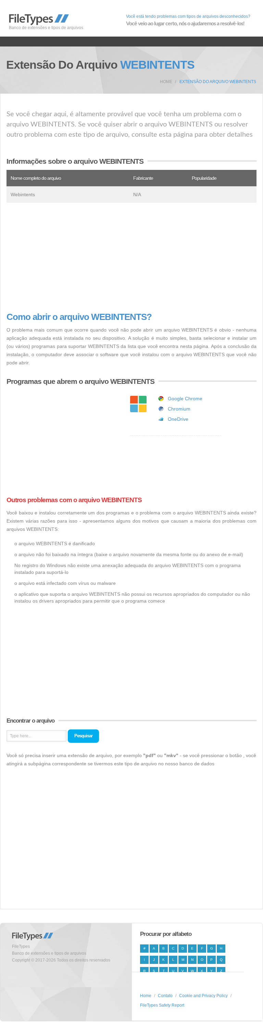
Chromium (179, 409)
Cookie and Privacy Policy (203, 995)
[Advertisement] (131, 257)
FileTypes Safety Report (162, 1005)
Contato (165, 995)
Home (166, 81)
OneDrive (178, 419)
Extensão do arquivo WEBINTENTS (217, 81)
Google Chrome (185, 398)
